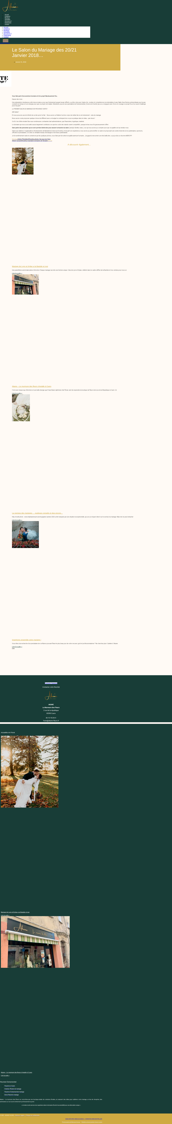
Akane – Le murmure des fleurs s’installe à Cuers (31, 386)
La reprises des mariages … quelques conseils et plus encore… (37, 513)
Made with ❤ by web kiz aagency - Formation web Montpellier (83, 1119)
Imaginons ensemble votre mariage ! (26, 640)
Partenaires (8, 22)
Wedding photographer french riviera (92, 1122)
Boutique (7, 17)
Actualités (7, 19)
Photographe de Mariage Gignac (71, 1122)
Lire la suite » (17, 273)
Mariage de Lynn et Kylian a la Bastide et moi (30, 266)
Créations (7, 16)
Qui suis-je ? (8, 21)
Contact (7, 24)
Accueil (7, 14)
